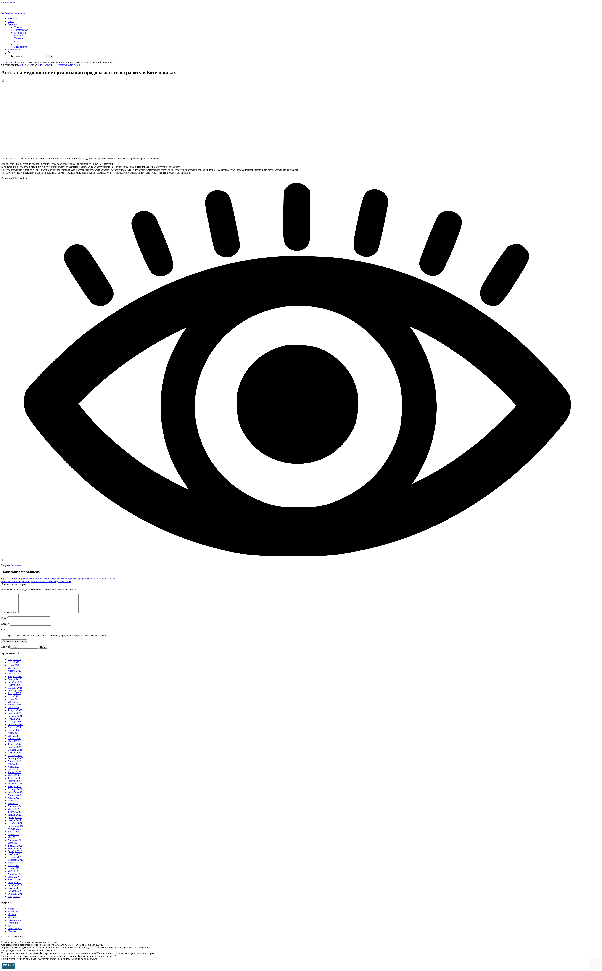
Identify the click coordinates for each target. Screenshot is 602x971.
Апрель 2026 (14, 670)
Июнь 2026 (13, 665)
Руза (16, 44)
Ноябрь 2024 (14, 718)
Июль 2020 (13, 865)
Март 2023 (13, 775)
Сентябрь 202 (15, 893)
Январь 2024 (14, 747)
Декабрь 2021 (15, 817)
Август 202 (14, 896)
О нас (11, 21)
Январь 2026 (14, 679)
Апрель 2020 (14, 874)
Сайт (4, 629)
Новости (12, 18)
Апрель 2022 (14, 806)
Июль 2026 (13, 662)
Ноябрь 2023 (14, 752)
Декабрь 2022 (15, 783)
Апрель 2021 (14, 840)
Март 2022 (13, 809)
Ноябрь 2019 (14, 888)
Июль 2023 (13, 764)
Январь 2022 (14, 814)
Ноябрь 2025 (14, 685)
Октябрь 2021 (15, 823)
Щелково (12, 931)
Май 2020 (13, 871)
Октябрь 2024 (15, 721)
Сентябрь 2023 (15, 758)
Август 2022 (14, 795)
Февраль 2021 (15, 845)
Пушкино (19, 38)
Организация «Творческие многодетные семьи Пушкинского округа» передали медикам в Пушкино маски (58, 578)
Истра (17, 41)
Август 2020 (14, 862)
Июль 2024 (13, 730)
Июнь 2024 (13, 733)
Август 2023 (14, 761)
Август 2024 (14, 727)
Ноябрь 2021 (14, 820)
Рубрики (12, 24)
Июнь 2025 (13, 699)
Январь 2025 (14, 713)
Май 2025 (13, 701)
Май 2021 (13, 837)
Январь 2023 (14, 780)
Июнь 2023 (13, 766)
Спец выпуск (21, 46)
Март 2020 (13, 876)
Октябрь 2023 (15, 755)
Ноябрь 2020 (14, 854)
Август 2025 (14, 693)
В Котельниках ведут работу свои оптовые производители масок (36, 581)
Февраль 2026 (15, 676)
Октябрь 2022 (15, 789)
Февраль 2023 (15, 778)
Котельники (20, 32)
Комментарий (9, 612)
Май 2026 (13, 668)
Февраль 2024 (15, 744)
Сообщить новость (15, 13)
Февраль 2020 (15, 879)
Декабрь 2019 (15, 885)
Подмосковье (21, 30)
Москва (18, 27)
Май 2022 (13, 803)
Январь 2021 (14, 848)
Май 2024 (13, 735)
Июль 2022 (13, 797)
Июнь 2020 (13, 868)
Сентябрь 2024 (15, 724)
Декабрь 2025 (15, 682)
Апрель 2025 (14, 704)
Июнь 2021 (13, 834)
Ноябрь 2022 (14, 786)
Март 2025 (13, 707)
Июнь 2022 (13, 800)
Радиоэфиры (14, 49)
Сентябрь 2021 (15, 826)
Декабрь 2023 (15, 749)
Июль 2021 (13, 831)
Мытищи (19, 35)
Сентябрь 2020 (15, 859)
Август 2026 (14, 659)
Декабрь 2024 (15, 716)
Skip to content (8, 2)
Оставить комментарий (68, 64)
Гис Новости (45, 64)
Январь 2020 (14, 882)
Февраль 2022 (15, 811)
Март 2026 (13, 673)
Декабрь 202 (14, 890)
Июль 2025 (13, 696)
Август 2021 (14, 828)
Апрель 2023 (14, 772)
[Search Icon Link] (9, 53)
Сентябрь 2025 (15, 690)
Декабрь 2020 (15, 851)
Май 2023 (13, 769)
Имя (4, 618)
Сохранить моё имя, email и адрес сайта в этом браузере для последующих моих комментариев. (56, 635)
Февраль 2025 (15, 710)
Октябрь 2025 (15, 687)
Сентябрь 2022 (15, 792)
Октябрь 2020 (15, 857)
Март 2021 (13, 843)
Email (5, 623)
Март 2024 (13, 741)
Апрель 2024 (14, 738)
